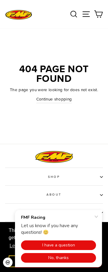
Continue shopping (54, 99)
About (53, 194)
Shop (54, 177)
